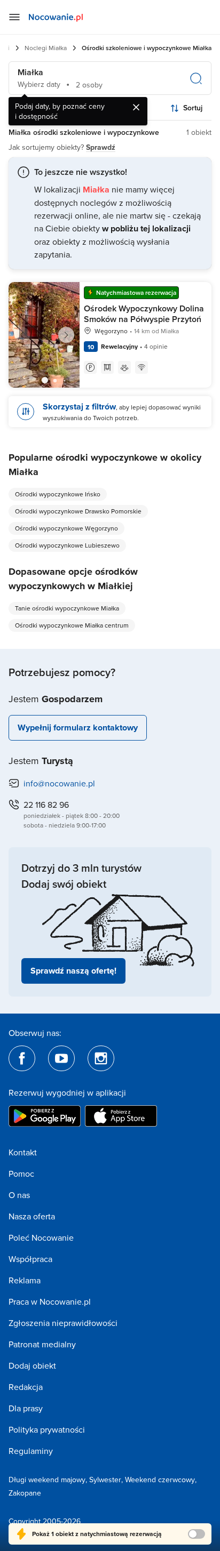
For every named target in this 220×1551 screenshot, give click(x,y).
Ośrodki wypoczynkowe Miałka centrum (72, 625)
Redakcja (26, 1387)
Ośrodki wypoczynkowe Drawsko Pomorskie (78, 511)
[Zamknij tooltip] (136, 107)
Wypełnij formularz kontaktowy (78, 727)
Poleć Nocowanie (41, 1237)
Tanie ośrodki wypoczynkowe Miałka (67, 608)
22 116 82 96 (46, 804)
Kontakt (23, 1152)
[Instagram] (101, 1058)
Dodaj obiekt (32, 1365)
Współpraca (30, 1259)
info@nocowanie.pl (59, 783)
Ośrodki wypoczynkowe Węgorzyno (66, 528)
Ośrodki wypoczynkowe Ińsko (57, 494)
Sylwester (105, 1479)
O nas (19, 1195)
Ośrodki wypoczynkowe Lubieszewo (67, 545)
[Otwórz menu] (14, 17)
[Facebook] (22, 1058)
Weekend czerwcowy (160, 1479)
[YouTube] (61, 1058)
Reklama (25, 1280)
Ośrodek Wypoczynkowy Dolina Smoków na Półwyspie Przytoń (144, 313)
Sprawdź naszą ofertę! (73, 971)
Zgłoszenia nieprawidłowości (63, 1323)
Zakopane (25, 1493)
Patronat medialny (42, 1344)
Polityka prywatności (47, 1429)
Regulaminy (31, 1451)
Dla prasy (26, 1408)
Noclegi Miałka (46, 47)
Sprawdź (100, 147)
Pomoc (21, 1173)
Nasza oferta (32, 1216)
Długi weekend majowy (47, 1479)
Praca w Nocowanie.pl (50, 1301)
